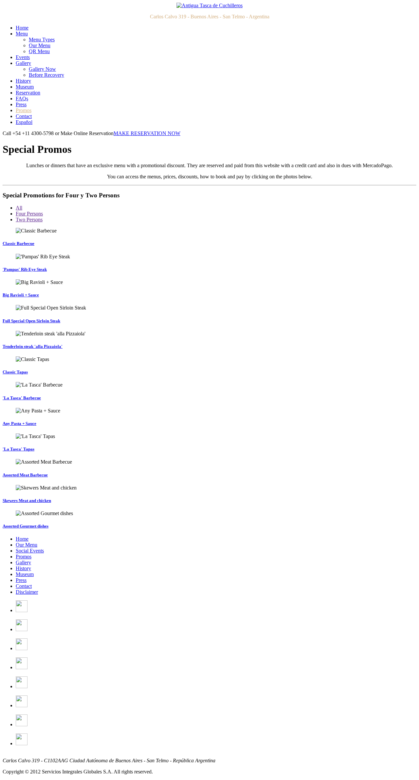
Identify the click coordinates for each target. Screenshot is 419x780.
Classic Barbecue (18, 243)
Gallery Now (42, 69)
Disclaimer (27, 592)
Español (24, 122)
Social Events (30, 550)
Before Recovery (46, 75)
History (23, 81)
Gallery (23, 63)
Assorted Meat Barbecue (25, 474)
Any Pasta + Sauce (19, 423)
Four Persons (29, 213)
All (19, 207)
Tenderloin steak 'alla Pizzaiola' (33, 346)
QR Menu (39, 51)
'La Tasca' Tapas (18, 449)
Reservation (28, 92)
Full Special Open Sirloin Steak (31, 320)
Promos (23, 110)
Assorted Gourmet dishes (25, 526)
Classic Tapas (15, 372)
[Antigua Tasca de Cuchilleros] (209, 5)
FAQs (22, 98)
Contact (24, 116)
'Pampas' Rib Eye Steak (25, 269)
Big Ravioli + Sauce (21, 294)
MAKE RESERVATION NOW (147, 133)
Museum (25, 87)
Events (23, 57)
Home (22, 27)
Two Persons (29, 219)
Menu (22, 33)
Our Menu (39, 45)
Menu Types (42, 39)
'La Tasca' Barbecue (22, 397)
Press (21, 104)
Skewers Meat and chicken (27, 500)
